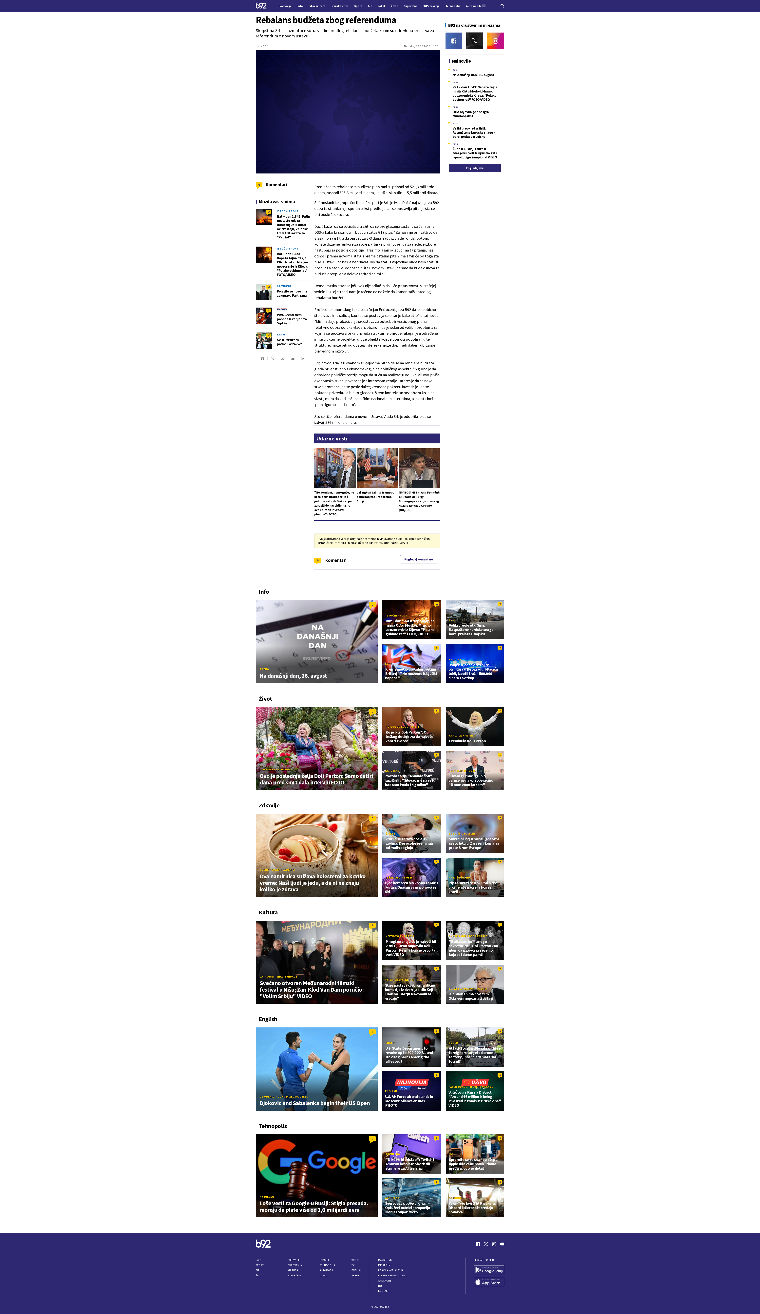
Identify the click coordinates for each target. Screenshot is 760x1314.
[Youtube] (502, 1244)
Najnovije (285, 6)
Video (355, 1260)
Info (258, 1260)
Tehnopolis (327, 1265)
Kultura (293, 1270)
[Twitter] (474, 40)
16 (268, 249)
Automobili (327, 1270)
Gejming (454, 1198)
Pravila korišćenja (391, 1270)
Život (259, 1275)
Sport (260, 1265)
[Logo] (261, 6)
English (391, 1043)
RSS (380, 1285)
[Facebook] (454, 40)
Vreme (356, 1275)
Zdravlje (294, 1260)
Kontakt (383, 1291)
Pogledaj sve (474, 168)
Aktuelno (392, 770)
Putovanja (295, 1265)
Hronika (454, 659)
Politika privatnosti (391, 1275)
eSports (325, 1260)
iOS (451, 1154)
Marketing (385, 1260)
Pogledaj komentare (418, 559)
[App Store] (489, 1282)
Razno (264, 669)
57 (268, 335)
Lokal (323, 1275)
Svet (452, 620)
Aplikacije (384, 1280)
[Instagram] (495, 40)
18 (268, 286)
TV (353, 1265)
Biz (258, 1270)
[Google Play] (489, 1270)
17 (268, 211)
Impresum (384, 1265)
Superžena (295, 1275)
